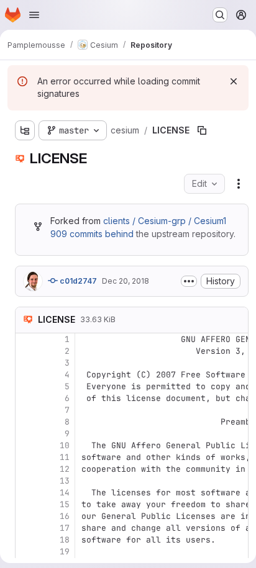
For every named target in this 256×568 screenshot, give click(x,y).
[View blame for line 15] (26, 504)
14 (65, 492)
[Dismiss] (233, 81)
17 (65, 528)
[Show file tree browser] (25, 130)
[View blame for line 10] (26, 445)
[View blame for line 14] (26, 492)
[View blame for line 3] (26, 363)
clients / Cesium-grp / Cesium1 (164, 220)
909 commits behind (92, 233)
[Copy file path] (202, 130)
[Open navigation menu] (34, 15)
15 (65, 504)
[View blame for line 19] (26, 551)
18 (65, 539)
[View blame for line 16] (26, 516)
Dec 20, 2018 (125, 281)
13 (65, 481)
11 (65, 457)
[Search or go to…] (220, 14)
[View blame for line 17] (26, 528)
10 (65, 445)
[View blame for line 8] (26, 422)
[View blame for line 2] (26, 351)
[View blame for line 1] (26, 339)
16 (65, 516)
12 (65, 469)
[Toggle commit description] (189, 281)
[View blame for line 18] (26, 540)
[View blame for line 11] (26, 457)
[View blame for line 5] (26, 386)
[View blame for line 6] (26, 398)
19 (65, 551)
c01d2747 (77, 281)
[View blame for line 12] (26, 469)
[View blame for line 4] (26, 375)
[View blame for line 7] (26, 410)
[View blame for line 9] (26, 434)
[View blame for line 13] (26, 481)
